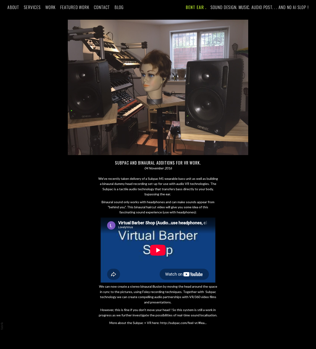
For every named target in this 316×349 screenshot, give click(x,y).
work (50, 7)
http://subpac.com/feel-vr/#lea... (183, 323)
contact (102, 7)
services (32, 7)
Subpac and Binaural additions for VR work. (158, 163)
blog (119, 7)
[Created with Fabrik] (2, 325)
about (13, 7)
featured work (74, 7)
